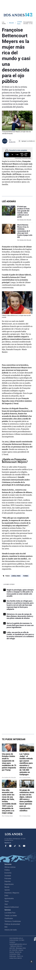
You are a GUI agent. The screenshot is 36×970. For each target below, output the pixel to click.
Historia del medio (11, 930)
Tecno (7, 901)
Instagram (10, 846)
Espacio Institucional (12, 907)
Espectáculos (9, 884)
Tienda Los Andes (11, 915)
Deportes (8, 881)
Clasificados (9, 918)
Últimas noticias (10, 867)
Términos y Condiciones (13, 921)
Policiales (8, 878)
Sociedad (8, 876)
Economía (8, 873)
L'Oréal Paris (15, 576)
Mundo (11, 23)
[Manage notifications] (31, 961)
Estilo (6, 896)
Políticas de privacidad (12, 924)
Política (7, 870)
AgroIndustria (9, 898)
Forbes (25, 576)
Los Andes (4, 22)
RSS (6, 927)
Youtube (24, 846)
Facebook (6, 846)
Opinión (7, 890)
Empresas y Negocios (12, 893)
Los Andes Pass (10, 913)
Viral (6, 904)
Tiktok (15, 846)
